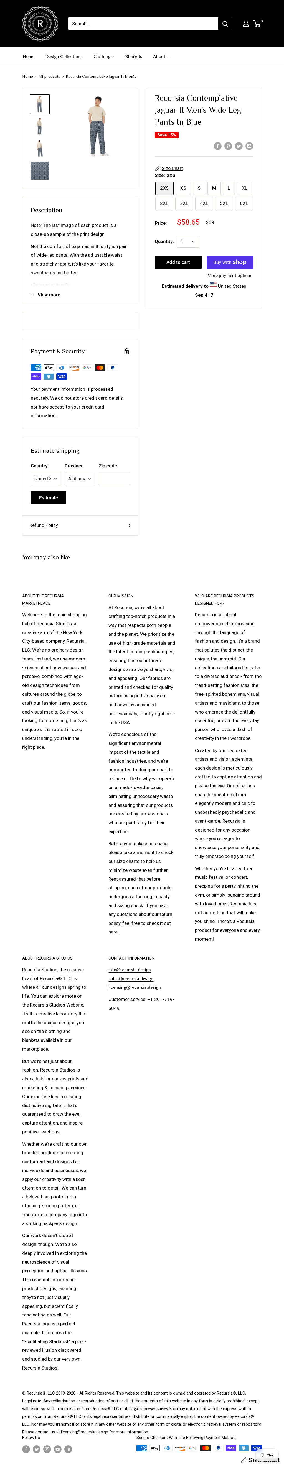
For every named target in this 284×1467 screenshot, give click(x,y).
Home (27, 76)
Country (39, 466)
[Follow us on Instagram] (47, 1449)
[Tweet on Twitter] (239, 145)
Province (74, 466)
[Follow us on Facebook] (26, 1449)
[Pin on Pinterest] (228, 145)
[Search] (225, 23)
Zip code (108, 466)
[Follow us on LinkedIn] (68, 1449)
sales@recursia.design (130, 978)
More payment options (229, 275)
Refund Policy (43, 525)
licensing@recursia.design (134, 987)
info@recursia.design (129, 969)
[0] (257, 23)
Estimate (48, 497)
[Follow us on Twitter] (36, 1449)
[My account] (246, 24)
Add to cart (178, 262)
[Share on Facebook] (218, 145)
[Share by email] (249, 145)
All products (49, 76)
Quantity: (164, 241)
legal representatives (149, 1408)
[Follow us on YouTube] (58, 1449)
